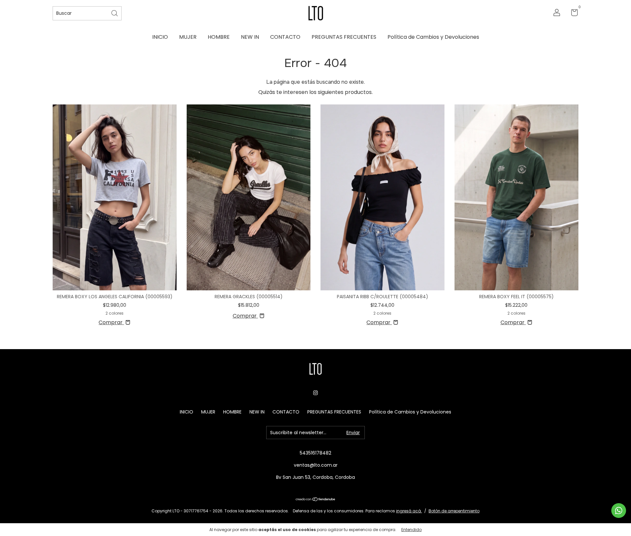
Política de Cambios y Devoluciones (433, 37)
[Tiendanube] (315, 499)
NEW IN (250, 37)
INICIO (160, 37)
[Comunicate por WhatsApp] (618, 510)
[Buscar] (115, 12)
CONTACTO (285, 37)
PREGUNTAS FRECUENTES (344, 37)
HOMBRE (219, 37)
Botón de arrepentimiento (454, 511)
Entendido (411, 529)
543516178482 (315, 453)
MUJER (188, 37)
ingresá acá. (409, 511)
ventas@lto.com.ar (316, 465)
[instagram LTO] (315, 393)
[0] (572, 13)
